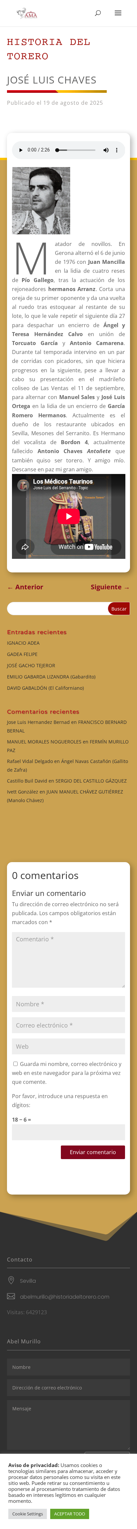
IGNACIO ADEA (23, 643)
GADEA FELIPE (22, 654)
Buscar (119, 609)
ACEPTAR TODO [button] (69, 1514)
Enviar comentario (93, 1152)
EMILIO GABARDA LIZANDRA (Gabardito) (51, 677)
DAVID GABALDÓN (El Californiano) (45, 688)
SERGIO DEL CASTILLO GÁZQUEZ (91, 781)
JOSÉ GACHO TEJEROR (31, 665)
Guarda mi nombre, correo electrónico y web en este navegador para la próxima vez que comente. (66, 1073)
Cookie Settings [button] (27, 1514)
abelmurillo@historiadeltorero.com (64, 1297)
